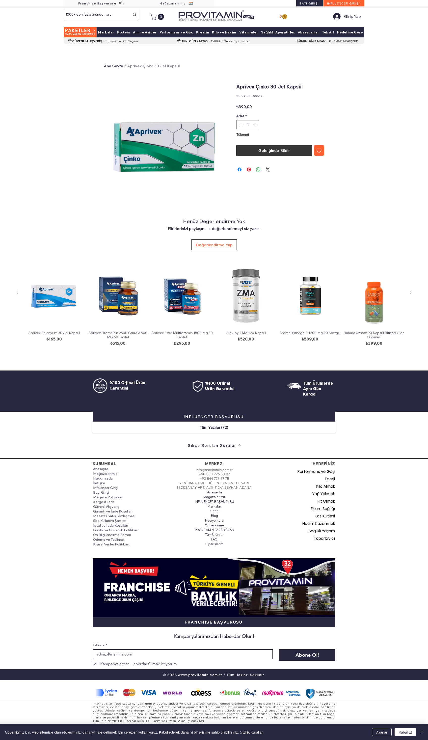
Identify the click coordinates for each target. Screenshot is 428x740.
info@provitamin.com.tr (214, 470)
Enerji (330, 479)
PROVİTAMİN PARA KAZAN (214, 530)
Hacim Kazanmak (318, 523)
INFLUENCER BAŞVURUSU (214, 502)
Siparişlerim (214, 544)
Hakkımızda (103, 478)
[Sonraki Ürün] (411, 292)
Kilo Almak (325, 486)
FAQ (214, 539)
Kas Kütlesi (325, 516)
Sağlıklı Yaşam (322, 531)
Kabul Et (405, 732)
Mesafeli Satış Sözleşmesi (114, 516)
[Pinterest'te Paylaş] (249, 169)
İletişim (99, 483)
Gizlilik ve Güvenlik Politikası (115, 530)
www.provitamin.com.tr (200, 675)
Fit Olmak (326, 501)
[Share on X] (268, 169)
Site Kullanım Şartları (109, 520)
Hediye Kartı (214, 520)
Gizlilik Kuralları (252, 732)
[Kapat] (422, 732)
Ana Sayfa (113, 65)
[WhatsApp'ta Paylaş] (258, 169)
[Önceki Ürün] (17, 292)
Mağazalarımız (105, 473)
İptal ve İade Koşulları (110, 525)
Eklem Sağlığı (323, 509)
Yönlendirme (214, 525)
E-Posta (100, 645)
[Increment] (255, 124)
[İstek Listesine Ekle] (319, 150)
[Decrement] (240, 124)
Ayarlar (381, 732)
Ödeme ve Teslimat (109, 539)
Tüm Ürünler (214, 535)
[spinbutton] (247, 124)
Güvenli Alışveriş (106, 506)
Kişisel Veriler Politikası (111, 544)
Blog (214, 516)
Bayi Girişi (101, 492)
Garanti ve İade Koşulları (113, 511)
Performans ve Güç (317, 471)
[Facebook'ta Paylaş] (239, 169)
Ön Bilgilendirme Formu (112, 535)
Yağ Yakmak (323, 494)
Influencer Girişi (105, 487)
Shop (214, 511)
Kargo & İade (104, 502)
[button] (157, 17)
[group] (214, 312)
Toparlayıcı (324, 538)
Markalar (214, 506)
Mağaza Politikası (107, 497)
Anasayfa (100, 469)
